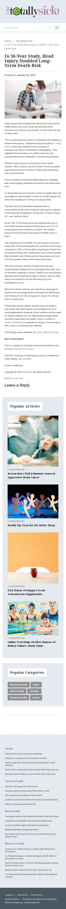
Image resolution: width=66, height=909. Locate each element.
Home (8, 41)
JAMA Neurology (50, 332)
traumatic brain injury (23, 349)
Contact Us (9, 895)
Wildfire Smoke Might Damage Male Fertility (22, 830)
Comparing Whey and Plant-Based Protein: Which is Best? (27, 791)
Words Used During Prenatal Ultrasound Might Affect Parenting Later (31, 770)
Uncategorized (24, 41)
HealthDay (27, 372)
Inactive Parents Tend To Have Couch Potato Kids (23, 754)
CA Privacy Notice (12, 899)
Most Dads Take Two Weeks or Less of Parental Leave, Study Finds (30, 774)
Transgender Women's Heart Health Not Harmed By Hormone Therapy (32, 816)
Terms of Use (22, 895)
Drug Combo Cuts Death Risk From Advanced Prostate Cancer (29, 821)
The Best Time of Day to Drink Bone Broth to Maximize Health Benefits (31, 800)
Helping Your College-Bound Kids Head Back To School (26, 758)
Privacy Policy (36, 895)
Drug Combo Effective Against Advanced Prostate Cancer (27, 825)
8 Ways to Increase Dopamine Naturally (20, 804)
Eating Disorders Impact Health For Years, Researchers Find (28, 870)
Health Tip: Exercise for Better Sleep (31, 525)
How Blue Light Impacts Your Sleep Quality (21, 786)
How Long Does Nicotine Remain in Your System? (23, 795)
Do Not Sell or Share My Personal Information (40, 899)
